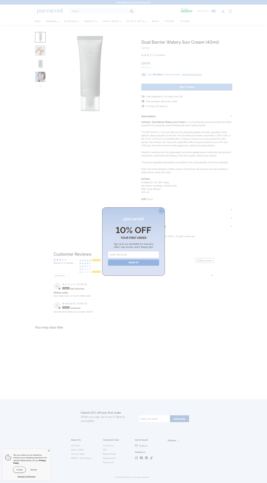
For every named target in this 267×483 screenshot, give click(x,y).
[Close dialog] (161, 211)
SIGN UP (134, 262)
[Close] (48, 450)
